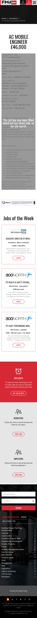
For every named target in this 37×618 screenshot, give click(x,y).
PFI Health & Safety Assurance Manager (18, 282)
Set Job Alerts (18, 393)
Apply (18, 258)
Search (19, 507)
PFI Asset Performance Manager (18, 325)
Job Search (13, 18)
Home (4, 18)
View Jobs (18, 434)
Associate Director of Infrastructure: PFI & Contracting (18, 238)
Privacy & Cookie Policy (18, 591)
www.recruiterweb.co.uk (19, 613)
